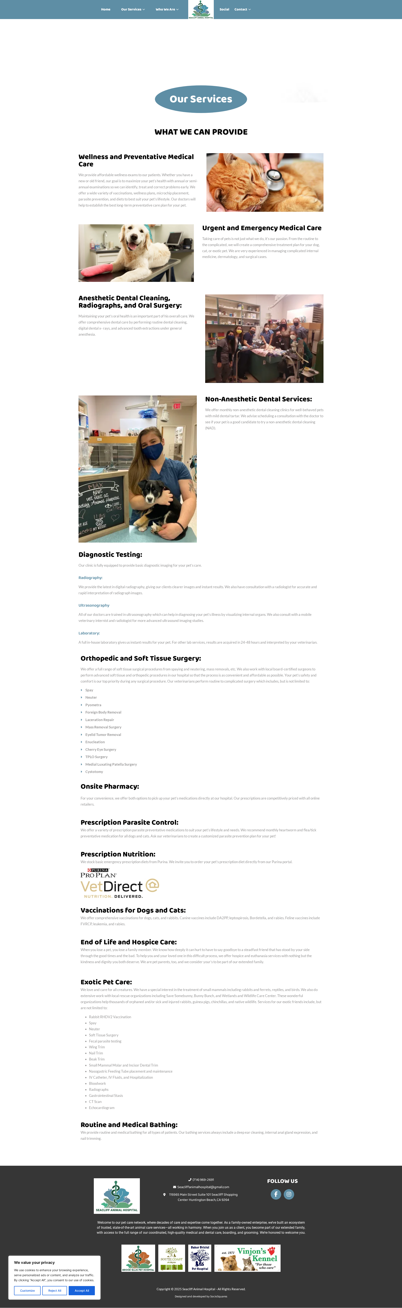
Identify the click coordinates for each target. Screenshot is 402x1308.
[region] (54, 1278)
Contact (240, 9)
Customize (27, 1290)
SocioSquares (218, 1296)
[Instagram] (289, 1194)
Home (105, 9)
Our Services (131, 9)
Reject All (54, 1290)
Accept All (82, 1290)
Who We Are (165, 9)
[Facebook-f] (276, 1194)
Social (224, 9)
